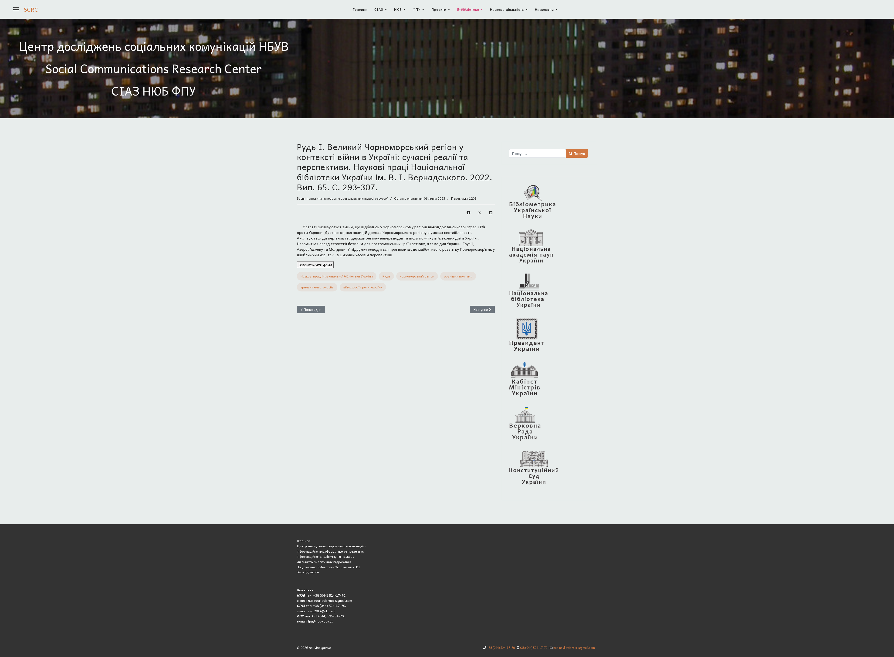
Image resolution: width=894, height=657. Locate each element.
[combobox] (537, 153)
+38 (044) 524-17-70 (501, 647)
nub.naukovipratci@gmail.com (574, 647)
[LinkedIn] (491, 212)
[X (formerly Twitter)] (480, 212)
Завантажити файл (315, 265)
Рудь (386, 276)
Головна (360, 9)
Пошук (578, 153)
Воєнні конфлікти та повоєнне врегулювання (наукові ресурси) (342, 198)
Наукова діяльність (507, 9)
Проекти (438, 9)
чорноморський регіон (417, 276)
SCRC (31, 9)
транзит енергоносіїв (317, 287)
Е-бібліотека (468, 9)
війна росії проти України (362, 287)
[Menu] (16, 9)
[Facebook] (468, 212)
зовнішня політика (458, 276)
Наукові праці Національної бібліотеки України (337, 276)
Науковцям (544, 9)
